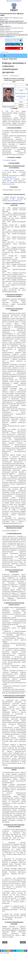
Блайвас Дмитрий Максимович (14, 197)
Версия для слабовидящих (14, 1)
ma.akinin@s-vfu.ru (10, 177)
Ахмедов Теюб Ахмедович (12, 179)
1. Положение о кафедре (9, 160)
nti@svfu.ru (7, 26)
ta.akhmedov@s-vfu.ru (8, 184)
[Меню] (4, 56)
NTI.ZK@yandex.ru (9, 36)
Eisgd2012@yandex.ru (21, 93)
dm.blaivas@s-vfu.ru (15, 200)
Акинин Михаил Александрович (14, 170)
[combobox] (9, 52)
